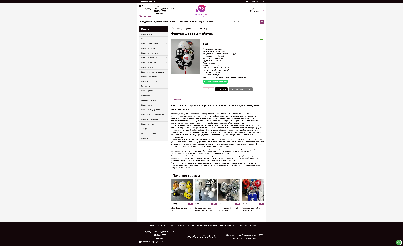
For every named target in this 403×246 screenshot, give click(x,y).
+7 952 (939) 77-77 (158, 11)
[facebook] (199, 236)
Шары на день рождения (151, 44)
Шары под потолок (149, 81)
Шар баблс (145, 96)
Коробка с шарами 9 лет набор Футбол (251, 209)
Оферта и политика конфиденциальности (214, 226)
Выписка (193, 22)
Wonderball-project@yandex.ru (153, 6)
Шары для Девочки (149, 58)
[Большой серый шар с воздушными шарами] (206, 190)
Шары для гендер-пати (150, 110)
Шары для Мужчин (183, 29)
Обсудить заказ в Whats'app (215, 82)
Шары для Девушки (149, 62)
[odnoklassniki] (209, 236)
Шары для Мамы (148, 124)
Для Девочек (146, 22)
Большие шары (147, 86)
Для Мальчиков (161, 22)
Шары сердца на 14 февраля (152, 114)
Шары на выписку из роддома (153, 72)
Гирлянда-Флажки (148, 133)
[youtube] (214, 236)
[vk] (189, 236)
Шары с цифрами (148, 91)
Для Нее (174, 22)
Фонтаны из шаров (149, 77)
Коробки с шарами (207, 22)
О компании (151, 226)
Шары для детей (148, 48)
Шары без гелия (147, 138)
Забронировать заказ (241, 89)
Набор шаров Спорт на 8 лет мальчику (228, 209)
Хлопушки (145, 129)
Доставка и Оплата (174, 226)
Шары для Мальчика (149, 53)
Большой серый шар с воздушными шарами (203, 209)
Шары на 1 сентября (149, 39)
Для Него (183, 22)
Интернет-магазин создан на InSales (244, 238)
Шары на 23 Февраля (149, 119)
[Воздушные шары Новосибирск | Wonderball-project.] (201, 11)
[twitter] (194, 236)
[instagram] (204, 236)
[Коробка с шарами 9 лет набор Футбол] (253, 190)
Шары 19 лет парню (201, 29)
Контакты (161, 226)
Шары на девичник (148, 34)
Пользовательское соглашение (244, 226)
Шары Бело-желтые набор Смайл (181, 209)
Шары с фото (146, 105)
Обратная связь (189, 226)
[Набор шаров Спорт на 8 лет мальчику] (229, 190)
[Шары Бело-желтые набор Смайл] (182, 190)
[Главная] (173, 29)
